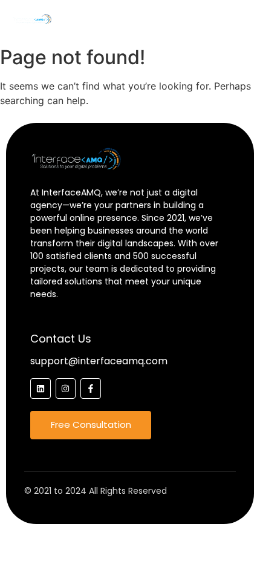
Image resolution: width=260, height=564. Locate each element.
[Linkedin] (40, 388)
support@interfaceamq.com (98, 361)
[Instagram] (66, 388)
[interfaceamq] (31, 19)
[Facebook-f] (90, 388)
